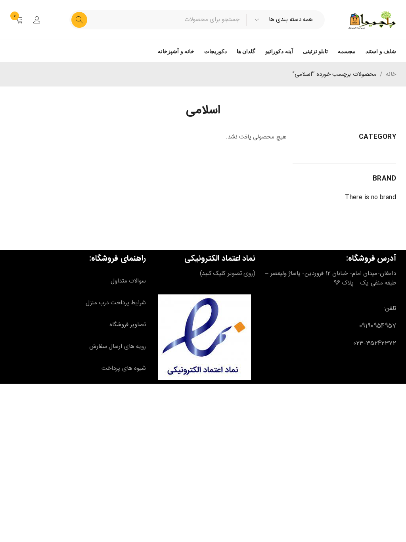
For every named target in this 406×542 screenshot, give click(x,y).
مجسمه (347, 51)
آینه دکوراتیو (279, 51)
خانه (391, 75)
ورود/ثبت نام (37, 20)
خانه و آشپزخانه (176, 51)
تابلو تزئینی (315, 51)
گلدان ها (246, 51)
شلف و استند (381, 51)
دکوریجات (215, 51)
